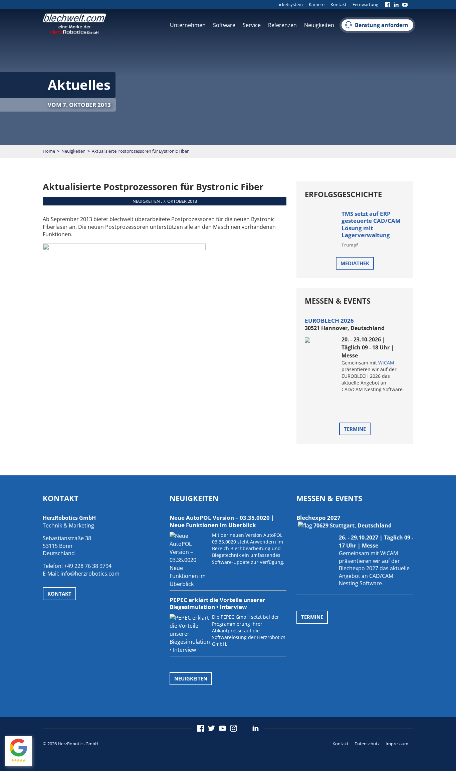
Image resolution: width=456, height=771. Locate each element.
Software (224, 25)
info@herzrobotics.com (90, 573)
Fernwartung (365, 4)
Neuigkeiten (319, 25)
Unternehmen (188, 25)
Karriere (316, 4)
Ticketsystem (290, 4)
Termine (355, 429)
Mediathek (354, 263)
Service (252, 25)
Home (49, 151)
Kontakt (338, 4)
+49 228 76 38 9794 (87, 566)
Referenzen (282, 25)
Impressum (397, 744)
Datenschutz (367, 744)
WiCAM (386, 362)
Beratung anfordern (381, 25)
